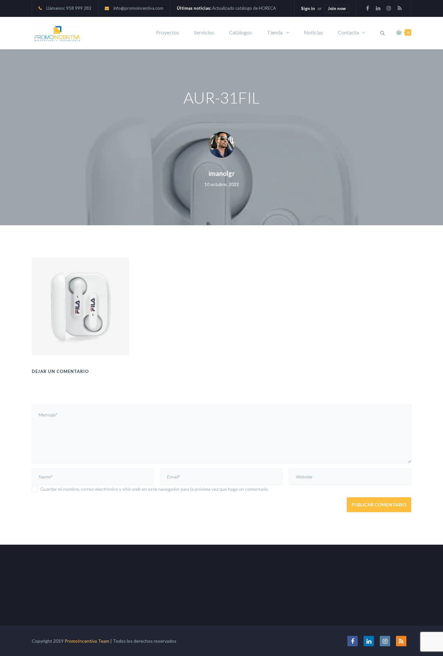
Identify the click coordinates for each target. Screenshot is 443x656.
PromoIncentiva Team (87, 641)
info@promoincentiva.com (138, 8)
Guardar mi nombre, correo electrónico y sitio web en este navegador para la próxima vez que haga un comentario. (154, 489)
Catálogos (240, 32)
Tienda (274, 32)
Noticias (313, 32)
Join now (337, 8)
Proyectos (167, 32)
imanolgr (222, 173)
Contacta (348, 32)
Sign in (308, 8)
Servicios (204, 32)
